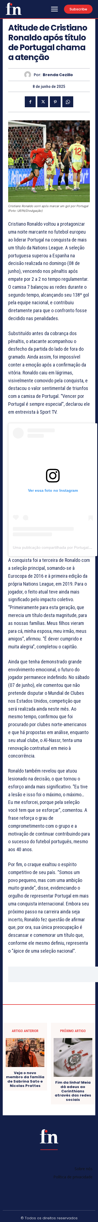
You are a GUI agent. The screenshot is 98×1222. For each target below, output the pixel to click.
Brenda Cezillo (58, 75)
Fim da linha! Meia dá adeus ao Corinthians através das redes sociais (73, 1091)
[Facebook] (30, 101)
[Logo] (13, 8)
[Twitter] (42, 101)
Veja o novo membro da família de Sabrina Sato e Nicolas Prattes (25, 1079)
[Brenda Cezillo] (29, 74)
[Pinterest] (55, 101)
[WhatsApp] (67, 101)
